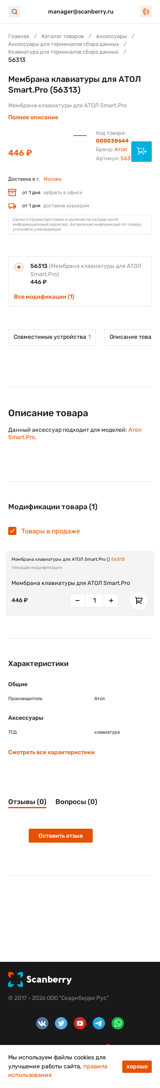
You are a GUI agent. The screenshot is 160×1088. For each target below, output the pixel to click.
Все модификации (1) (44, 296)
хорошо (137, 1066)
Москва (52, 179)
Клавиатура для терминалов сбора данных (63, 52)
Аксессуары (111, 36)
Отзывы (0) (27, 802)
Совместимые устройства (52, 336)
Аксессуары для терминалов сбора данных (63, 44)
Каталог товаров (62, 36)
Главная (18, 36)
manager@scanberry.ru (81, 11)
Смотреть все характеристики (51, 752)
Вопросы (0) (76, 802)
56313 (118, 559)
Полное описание (33, 117)
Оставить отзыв (61, 835)
